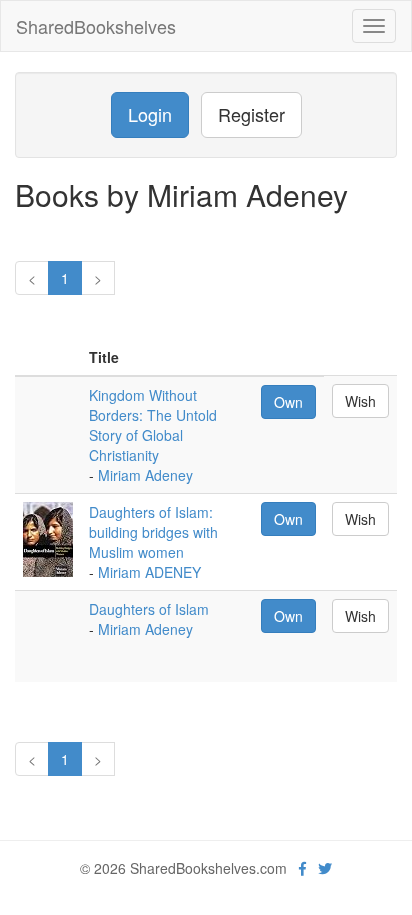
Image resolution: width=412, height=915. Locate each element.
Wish (360, 401)
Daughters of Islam (149, 609)
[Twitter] (325, 868)
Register (251, 114)
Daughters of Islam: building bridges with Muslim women (153, 532)
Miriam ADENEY (149, 572)
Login (150, 114)
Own (288, 402)
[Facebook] (302, 868)
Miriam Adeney (145, 475)
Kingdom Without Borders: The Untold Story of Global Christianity (153, 425)
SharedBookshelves (96, 26)
